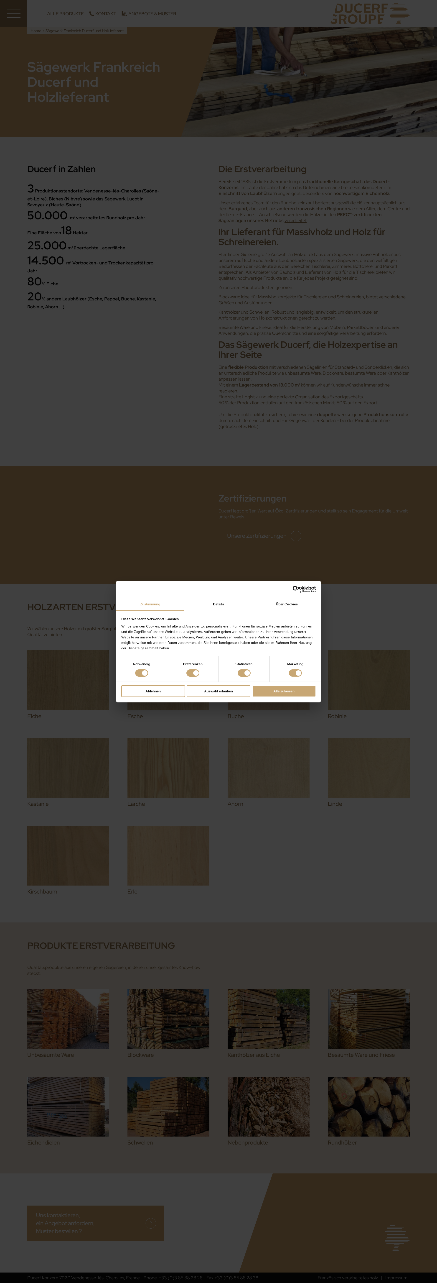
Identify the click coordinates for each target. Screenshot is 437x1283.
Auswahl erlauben (218, 691)
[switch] (192, 673)
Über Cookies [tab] (287, 604)
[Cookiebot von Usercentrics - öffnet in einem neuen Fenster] (296, 589)
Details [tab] (218, 604)
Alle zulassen (284, 691)
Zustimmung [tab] (150, 604)
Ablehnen (153, 691)
